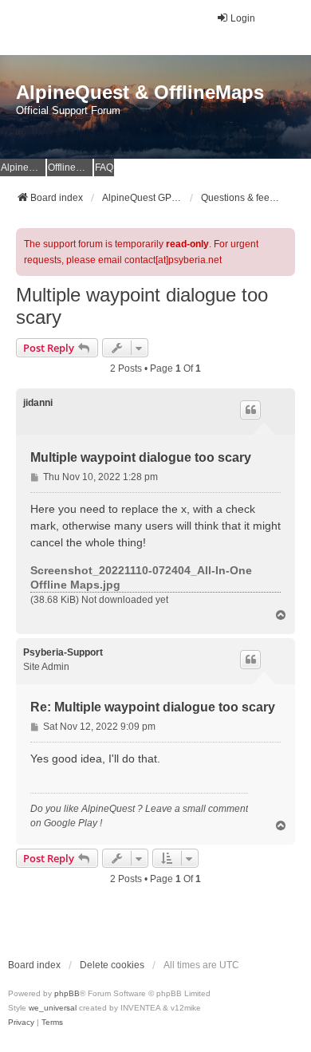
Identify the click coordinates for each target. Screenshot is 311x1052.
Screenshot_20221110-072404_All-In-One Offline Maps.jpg (141, 577)
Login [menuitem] (242, 18)
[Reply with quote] (250, 410)
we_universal (53, 1007)
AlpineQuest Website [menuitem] (23, 167)
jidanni (38, 402)
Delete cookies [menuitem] (112, 965)
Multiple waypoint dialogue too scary (142, 306)
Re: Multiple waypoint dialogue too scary (152, 707)
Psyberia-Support (63, 652)
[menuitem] (21, 1022)
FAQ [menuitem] (104, 167)
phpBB (67, 993)
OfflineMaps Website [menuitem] (70, 167)
